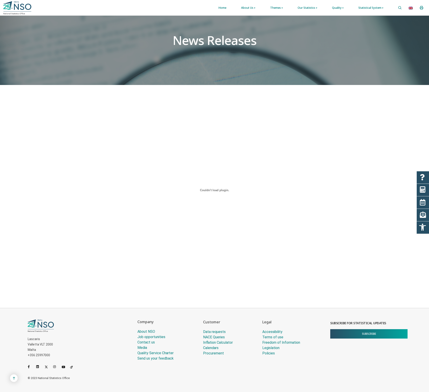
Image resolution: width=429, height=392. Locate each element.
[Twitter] (48, 366)
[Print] (421, 8)
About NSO (146, 331)
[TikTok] (73, 366)
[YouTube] (65, 366)
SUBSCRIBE (369, 334)
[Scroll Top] (14, 378)
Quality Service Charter (155, 353)
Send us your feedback (155, 358)
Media (142, 347)
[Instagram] (56, 366)
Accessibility (272, 332)
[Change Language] (411, 8)
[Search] (400, 8)
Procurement (213, 353)
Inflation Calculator (218, 342)
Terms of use (272, 337)
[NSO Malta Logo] (17, 7)
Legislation (271, 348)
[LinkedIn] (39, 366)
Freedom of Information (281, 342)
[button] (423, 227)
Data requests (214, 332)
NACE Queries (214, 337)
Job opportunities (151, 337)
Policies (268, 353)
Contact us (146, 342)
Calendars (211, 348)
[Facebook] (31, 366)
